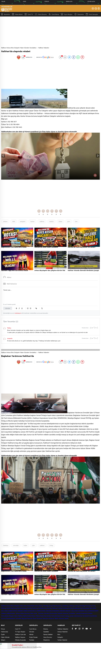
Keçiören (34, 608)
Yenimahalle (85, 608)
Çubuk (76, 606)
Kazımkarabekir (10, 618)
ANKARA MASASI (65, 611)
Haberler (60, 613)
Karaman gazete (63, 618)
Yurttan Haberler (62, 640)
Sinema (45, 629)
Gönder (7, 308)
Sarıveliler (18, 618)
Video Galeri (19, 14)
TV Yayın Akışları (20, 632)
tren (76, 221)
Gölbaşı (3, 608)
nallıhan (42, 221)
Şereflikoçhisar (77, 608)
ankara (5, 221)
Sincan (70, 608)
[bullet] (30, 308)
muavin (9, 338)
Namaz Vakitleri (48, 634)
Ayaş (50, 606)
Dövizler (31, 632)
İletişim (3, 640)
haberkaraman (78, 616)
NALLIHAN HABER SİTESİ (9, 611)
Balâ (53, 606)
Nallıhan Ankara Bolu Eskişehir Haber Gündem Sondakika (18, 48)
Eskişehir (16, 606)
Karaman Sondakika (69, 613)
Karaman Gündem (43, 613)
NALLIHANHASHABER (91, 611)
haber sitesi (23, 606)
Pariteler (31, 640)
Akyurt (40, 606)
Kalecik (29, 608)
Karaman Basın (31, 618)
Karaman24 (84, 613)
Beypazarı (58, 606)
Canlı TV (30, 14)
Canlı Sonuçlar (93, 14)
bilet (13, 221)
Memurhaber (40, 616)
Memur (33, 616)
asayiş (67, 616)
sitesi (36, 606)
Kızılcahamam (42, 608)
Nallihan (3, 613)
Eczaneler (81, 14)
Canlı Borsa (55, 14)
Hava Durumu (42, 14)
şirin (68, 221)
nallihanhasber (10, 613)
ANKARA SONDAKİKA (52, 611)
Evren (93, 606)
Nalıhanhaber (27, 616)
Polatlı (59, 608)
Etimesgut (88, 606)
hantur (32, 221)
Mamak (49, 608)
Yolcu (9, 328)
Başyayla (24, 618)
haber (25, 545)
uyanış (71, 616)
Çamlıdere (65, 606)
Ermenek (85, 616)
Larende (78, 613)
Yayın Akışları (68, 14)
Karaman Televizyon (42, 618)
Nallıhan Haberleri (43, 48)
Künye (3, 629)
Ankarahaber (31, 606)
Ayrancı (3, 618)
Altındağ (45, 606)
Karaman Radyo (53, 618)
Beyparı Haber (13, 616)
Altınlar (31, 634)
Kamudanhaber (56, 616)
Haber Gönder (5, 637)
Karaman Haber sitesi (31, 613)
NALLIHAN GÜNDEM (77, 611)
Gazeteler (7, 14)
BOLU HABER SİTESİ (38, 611)
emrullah (16, 545)
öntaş (51, 545)
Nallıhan (3, 606)
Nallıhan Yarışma (20, 637)
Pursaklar (64, 608)
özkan (60, 221)
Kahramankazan (22, 608)
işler (33, 545)
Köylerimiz (46, 640)
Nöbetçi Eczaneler (20, 640)
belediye (5, 545)
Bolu (12, 606)
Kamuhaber (47, 616)
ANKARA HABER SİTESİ (24, 611)
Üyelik (3, 634)
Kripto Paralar (33, 637)
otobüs (51, 221)
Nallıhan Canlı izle (20, 634)
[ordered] (27, 308)
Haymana (13, 608)
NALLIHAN (92, 608)
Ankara (8, 606)
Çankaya (71, 606)
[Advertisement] (51, 32)
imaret (63, 616)
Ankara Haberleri (63, 632)
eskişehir (22, 221)
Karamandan (53, 613)
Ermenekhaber (92, 616)
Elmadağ (81, 606)
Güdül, (8, 608)
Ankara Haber (20, 613)
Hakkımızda (4, 632)
